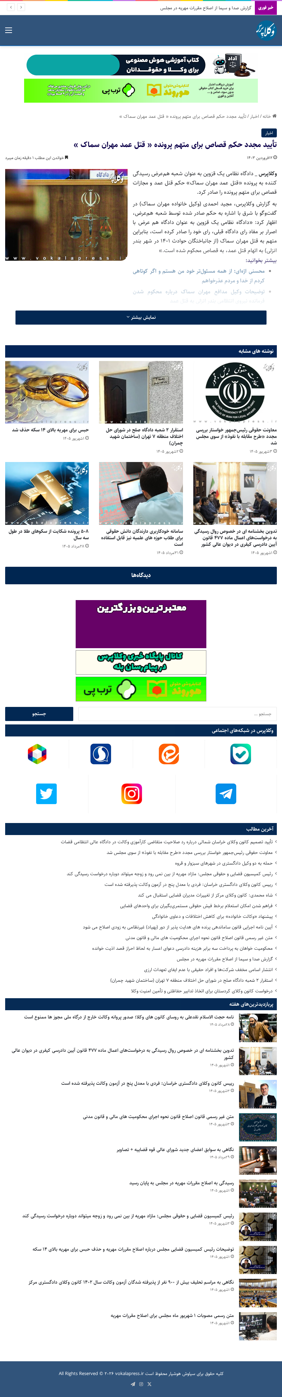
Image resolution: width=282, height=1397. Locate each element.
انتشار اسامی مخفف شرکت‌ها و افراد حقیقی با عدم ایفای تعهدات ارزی (208, 969)
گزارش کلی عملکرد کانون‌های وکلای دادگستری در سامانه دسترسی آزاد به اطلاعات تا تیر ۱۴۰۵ (170, 7)
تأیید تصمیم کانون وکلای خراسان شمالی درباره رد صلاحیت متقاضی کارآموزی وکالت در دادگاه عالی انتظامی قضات (167, 842)
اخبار (254, 116)
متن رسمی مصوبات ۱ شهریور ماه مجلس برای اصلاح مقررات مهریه (172, 1315)
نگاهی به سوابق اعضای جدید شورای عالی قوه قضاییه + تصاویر (175, 1149)
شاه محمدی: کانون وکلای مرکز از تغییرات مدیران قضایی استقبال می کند (205, 895)
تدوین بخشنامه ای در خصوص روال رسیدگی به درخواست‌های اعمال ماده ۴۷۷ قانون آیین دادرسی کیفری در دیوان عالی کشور (235, 538)
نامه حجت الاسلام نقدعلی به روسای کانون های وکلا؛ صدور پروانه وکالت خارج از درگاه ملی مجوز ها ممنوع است (129, 1017)
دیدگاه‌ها (141, 575)
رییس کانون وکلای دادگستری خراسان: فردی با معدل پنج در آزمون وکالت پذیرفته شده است (189, 884)
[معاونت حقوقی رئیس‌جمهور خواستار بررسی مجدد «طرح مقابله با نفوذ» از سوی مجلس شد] (235, 392)
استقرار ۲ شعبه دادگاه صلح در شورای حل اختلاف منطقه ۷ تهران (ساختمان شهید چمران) (144, 436)
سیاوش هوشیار (182, 1373)
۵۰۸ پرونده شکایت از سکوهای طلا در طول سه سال (49, 535)
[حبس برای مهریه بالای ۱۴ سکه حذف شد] (47, 392)
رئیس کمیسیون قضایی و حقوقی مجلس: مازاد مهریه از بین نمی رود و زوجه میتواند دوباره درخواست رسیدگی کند (170, 874)
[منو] (8, 33)
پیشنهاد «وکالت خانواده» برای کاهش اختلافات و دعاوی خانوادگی (212, 916)
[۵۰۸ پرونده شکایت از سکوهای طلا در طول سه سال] (47, 493)
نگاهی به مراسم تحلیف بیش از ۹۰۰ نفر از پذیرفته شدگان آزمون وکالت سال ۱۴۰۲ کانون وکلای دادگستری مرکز (131, 1282)
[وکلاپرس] (266, 30)
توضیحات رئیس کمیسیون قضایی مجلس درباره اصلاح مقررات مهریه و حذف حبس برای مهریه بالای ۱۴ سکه (133, 1249)
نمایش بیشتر (143, 317)
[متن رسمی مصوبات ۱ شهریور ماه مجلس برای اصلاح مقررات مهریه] (258, 1326)
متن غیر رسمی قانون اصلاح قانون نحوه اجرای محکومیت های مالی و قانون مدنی (199, 938)
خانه (267, 116)
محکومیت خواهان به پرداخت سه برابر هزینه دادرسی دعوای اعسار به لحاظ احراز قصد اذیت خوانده (182, 948)
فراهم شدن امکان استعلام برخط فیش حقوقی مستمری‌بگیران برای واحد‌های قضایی (196, 906)
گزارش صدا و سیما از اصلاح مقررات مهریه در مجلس (225, 959)
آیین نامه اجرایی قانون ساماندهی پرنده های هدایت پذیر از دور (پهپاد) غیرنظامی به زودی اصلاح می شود (178, 927)
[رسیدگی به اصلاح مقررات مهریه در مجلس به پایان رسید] (258, 1194)
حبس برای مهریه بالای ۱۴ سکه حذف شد (50, 430)
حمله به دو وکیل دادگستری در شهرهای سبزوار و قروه (224, 863)
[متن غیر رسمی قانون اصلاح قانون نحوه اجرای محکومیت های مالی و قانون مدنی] (258, 1127)
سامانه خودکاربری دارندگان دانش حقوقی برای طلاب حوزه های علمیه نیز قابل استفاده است (142, 538)
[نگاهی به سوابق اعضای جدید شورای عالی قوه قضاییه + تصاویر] (258, 1160)
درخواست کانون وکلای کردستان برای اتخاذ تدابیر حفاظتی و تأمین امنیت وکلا (202, 991)
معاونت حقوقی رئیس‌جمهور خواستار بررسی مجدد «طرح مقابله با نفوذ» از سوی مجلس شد (236, 436)
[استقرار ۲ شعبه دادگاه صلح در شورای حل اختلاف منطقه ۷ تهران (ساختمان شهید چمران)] (141, 392)
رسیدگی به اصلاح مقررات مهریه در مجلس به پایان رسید (181, 1183)
